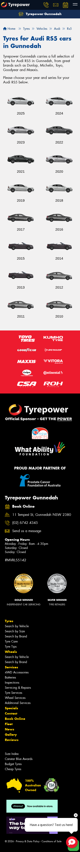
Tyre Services (13, 693)
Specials (11, 708)
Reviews (11, 740)
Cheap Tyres (13, 769)
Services (11, 667)
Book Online (15, 719)
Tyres (9, 621)
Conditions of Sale (52, 841)
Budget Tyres (13, 764)
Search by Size (15, 631)
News (9, 729)
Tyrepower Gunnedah (43, 14)
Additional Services (17, 703)
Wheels (11, 652)
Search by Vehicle (17, 626)
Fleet (9, 724)
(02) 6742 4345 (25, 523)
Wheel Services (15, 698)
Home (11, 29)
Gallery (11, 734)
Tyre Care (11, 641)
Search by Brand (16, 636)
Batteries (10, 677)
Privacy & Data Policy (27, 841)
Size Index (12, 754)
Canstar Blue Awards (18, 759)
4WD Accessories (17, 672)
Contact (11, 713)
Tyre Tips (11, 646)
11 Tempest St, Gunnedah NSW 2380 (41, 515)
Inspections (12, 683)
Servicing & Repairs (18, 688)
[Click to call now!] (46, 5)
